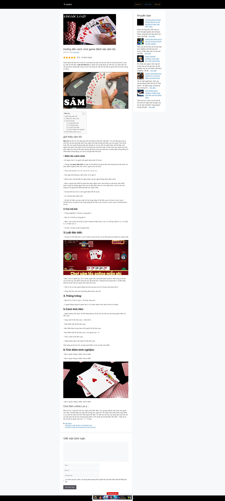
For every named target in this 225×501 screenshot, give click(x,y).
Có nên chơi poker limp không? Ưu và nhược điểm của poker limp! (153, 76)
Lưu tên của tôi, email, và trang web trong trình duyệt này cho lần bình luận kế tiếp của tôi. (96, 481)
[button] (83, 113)
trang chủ (138, 4)
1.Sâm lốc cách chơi (72, 118)
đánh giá (157, 4)
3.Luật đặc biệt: (74, 123)
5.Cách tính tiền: (74, 127)
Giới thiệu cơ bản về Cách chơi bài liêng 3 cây (78, 425)
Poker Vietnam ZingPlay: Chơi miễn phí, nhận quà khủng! (152, 59)
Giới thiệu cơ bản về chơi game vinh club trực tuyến (80, 427)
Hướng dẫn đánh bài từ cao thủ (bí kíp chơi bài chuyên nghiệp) (153, 41)
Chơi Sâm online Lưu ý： (74, 132)
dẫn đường (148, 4)
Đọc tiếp (152, 36)
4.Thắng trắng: (73, 125)
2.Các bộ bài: (70, 121)
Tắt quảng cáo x (112, 493)
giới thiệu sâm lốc (71, 116)
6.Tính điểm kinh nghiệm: (77, 129)
